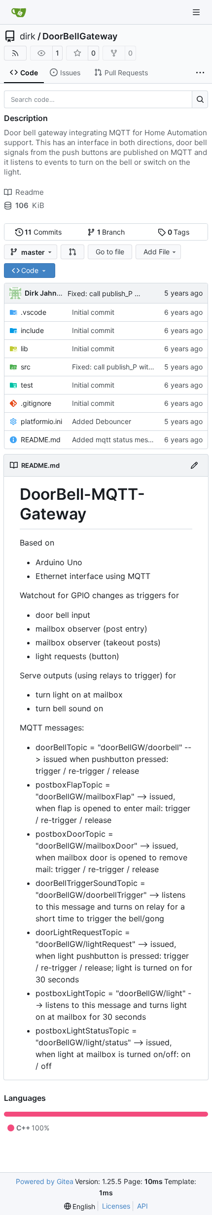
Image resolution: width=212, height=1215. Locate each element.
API (142, 1206)
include (32, 330)
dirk (27, 36)
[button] (72, 251)
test (27, 385)
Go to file (110, 251)
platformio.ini (41, 421)
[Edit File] (194, 465)
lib (24, 348)
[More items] (200, 72)
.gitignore (36, 403)
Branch (111, 232)
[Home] (19, 12)
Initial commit (93, 312)
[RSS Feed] (15, 53)
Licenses (116, 1206)
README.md (41, 439)
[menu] (80, 1206)
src (26, 367)
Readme (29, 192)
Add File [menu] (156, 251)
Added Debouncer (101, 421)
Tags (179, 232)
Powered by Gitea (44, 1181)
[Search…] (200, 99)
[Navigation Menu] (197, 12)
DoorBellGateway (79, 36)
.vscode (33, 312)
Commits (43, 232)
